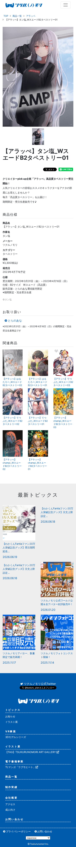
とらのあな (15, 320)
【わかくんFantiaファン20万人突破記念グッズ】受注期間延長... (19, 547)
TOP (6, 15)
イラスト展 (11, 721)
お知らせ (10, 716)
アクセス (10, 804)
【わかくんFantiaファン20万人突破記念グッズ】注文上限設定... (57, 512)
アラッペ (30, 15)
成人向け (10, 809)
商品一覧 (17, 15)
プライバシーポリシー (18, 831)
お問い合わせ (14, 819)
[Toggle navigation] (66, 4)
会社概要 (11, 797)
